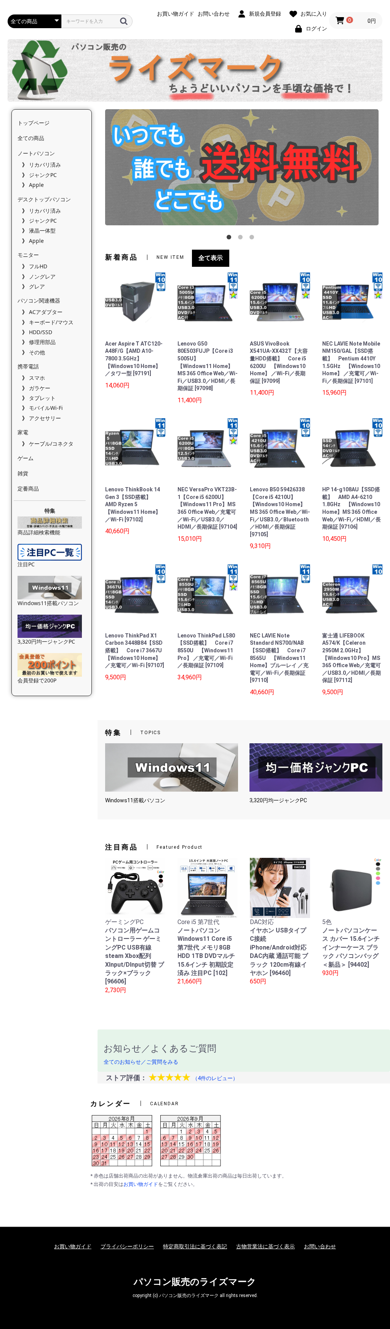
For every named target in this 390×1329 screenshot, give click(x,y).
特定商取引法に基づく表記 (195, 1246)
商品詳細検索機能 (39, 532)
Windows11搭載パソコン (48, 603)
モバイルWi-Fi (46, 407)
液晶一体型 (42, 230)
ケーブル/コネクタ (51, 443)
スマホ (37, 377)
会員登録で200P (37, 680)
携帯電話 (28, 366)
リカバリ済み (45, 164)
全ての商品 (31, 138)
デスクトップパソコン (44, 199)
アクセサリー (45, 418)
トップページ (34, 122)
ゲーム (26, 458)
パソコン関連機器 (39, 300)
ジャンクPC (43, 174)
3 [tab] (253, 238)
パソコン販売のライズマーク (195, 1281)
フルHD (38, 266)
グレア (37, 286)
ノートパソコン (36, 153)
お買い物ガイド (140, 1184)
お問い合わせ (320, 1246)
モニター (28, 254)
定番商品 (28, 488)
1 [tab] (230, 238)
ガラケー (39, 388)
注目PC (26, 564)
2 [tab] (242, 238)
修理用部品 (42, 342)
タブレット (42, 398)
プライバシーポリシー (127, 1246)
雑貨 (23, 473)
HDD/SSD (40, 332)
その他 (37, 352)
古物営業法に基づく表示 (265, 1246)
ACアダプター (45, 312)
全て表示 (210, 257)
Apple (36, 184)
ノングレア (42, 276)
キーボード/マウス (51, 322)
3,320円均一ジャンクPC (46, 641)
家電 (23, 432)
